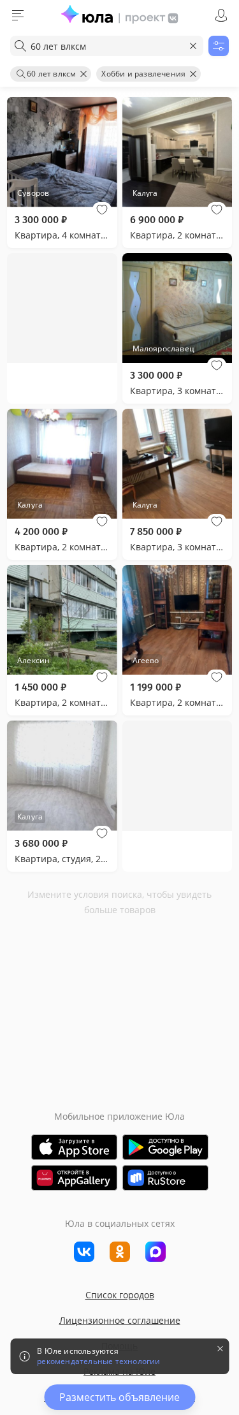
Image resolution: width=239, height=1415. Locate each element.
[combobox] (106, 46)
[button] (102, 209)
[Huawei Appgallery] (74, 1178)
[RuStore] (165, 1178)
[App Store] (74, 1147)
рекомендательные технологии (98, 1361)
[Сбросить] (193, 46)
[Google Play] (165, 1147)
